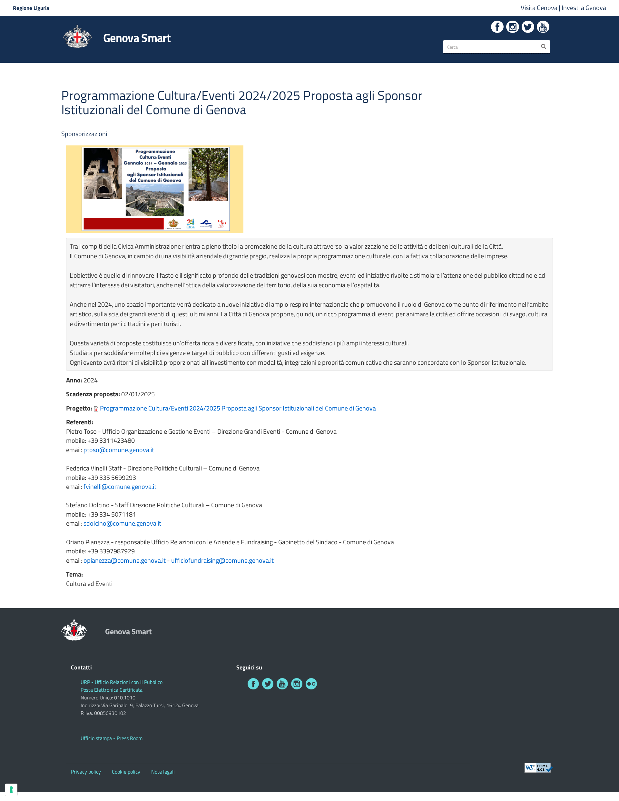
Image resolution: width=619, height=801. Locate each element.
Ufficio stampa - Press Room (111, 738)
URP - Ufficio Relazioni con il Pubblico (121, 682)
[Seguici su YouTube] (543, 27)
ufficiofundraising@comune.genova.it (222, 560)
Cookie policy (126, 772)
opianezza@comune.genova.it (125, 560)
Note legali (163, 772)
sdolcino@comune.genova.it (122, 523)
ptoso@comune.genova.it (119, 450)
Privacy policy (86, 772)
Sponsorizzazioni (84, 134)
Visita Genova (540, 8)
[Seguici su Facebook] (497, 27)
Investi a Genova (584, 8)
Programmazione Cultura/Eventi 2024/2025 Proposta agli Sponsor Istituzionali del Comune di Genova (238, 408)
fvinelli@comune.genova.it (120, 486)
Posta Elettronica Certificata (111, 690)
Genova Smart (137, 37)
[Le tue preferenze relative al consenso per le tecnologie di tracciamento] (11, 790)
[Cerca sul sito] (543, 46)
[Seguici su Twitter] (528, 27)
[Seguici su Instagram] (512, 27)
